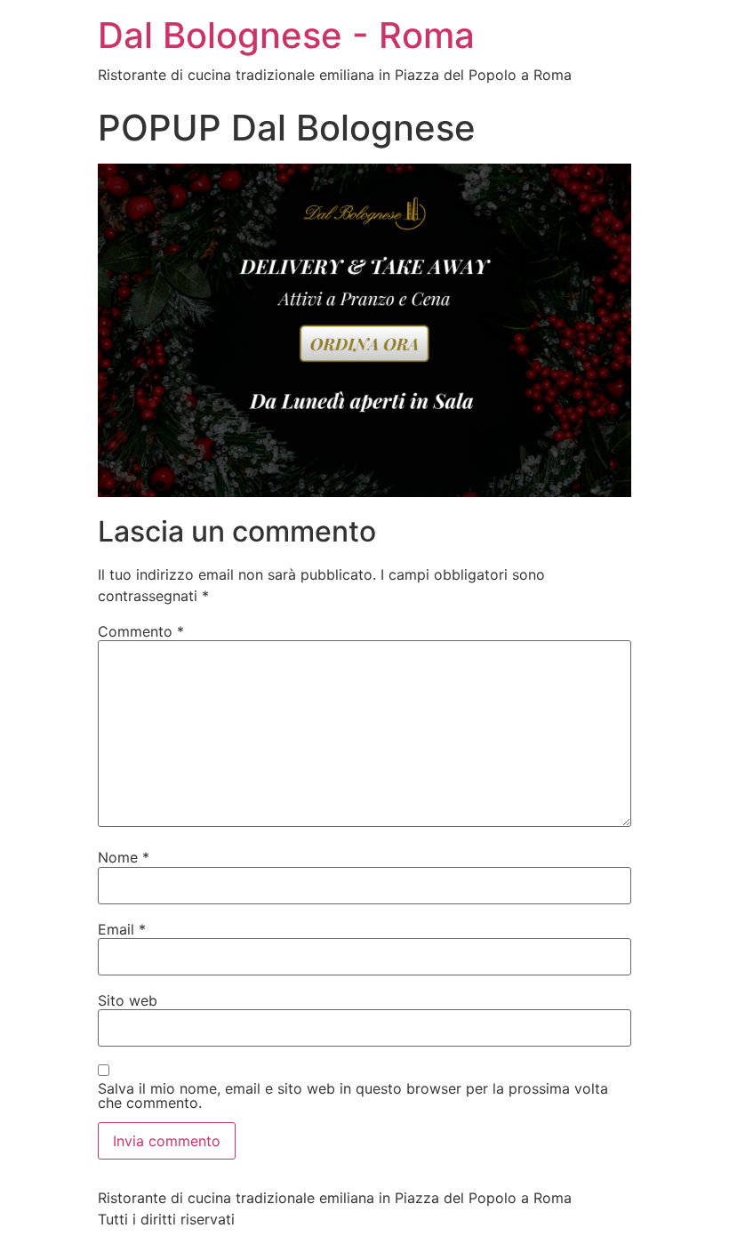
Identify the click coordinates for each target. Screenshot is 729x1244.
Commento (141, 631)
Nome (123, 857)
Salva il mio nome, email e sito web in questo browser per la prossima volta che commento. (353, 1095)
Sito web (127, 1000)
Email (122, 929)
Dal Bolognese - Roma (286, 35)
